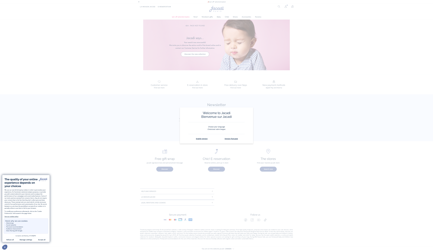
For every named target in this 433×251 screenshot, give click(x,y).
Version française (231, 139)
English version (202, 139)
